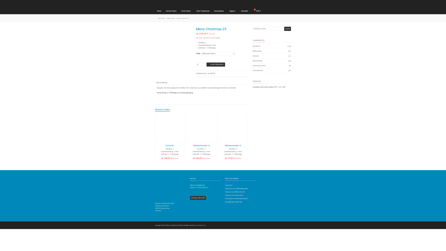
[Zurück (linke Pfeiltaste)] (4, 125)
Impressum (229, 185)
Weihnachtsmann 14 (201, 145)
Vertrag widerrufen (198, 198)
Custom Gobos (171, 11)
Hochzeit (256, 56)
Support (232, 11)
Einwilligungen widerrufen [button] (233, 202)
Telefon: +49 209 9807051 (199, 187)
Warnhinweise (257, 61)
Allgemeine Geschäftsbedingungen (236, 188)
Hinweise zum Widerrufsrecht (235, 192)
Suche (287, 29)
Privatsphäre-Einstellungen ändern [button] (236, 198)
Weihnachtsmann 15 (233, 145)
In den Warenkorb (216, 64)
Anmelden (244, 11)
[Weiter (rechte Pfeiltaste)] (442, 125)
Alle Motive (161, 18)
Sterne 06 (170, 145)
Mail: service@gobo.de (197, 185)
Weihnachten (171, 18)
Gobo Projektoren (202, 11)
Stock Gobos (186, 11)
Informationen (258, 70)
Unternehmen (219, 11)
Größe (198, 53)
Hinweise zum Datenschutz (234, 195)
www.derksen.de (200, 225)
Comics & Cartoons (259, 65)
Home (159, 11)
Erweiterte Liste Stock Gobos (263, 87)
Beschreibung (161, 82)
